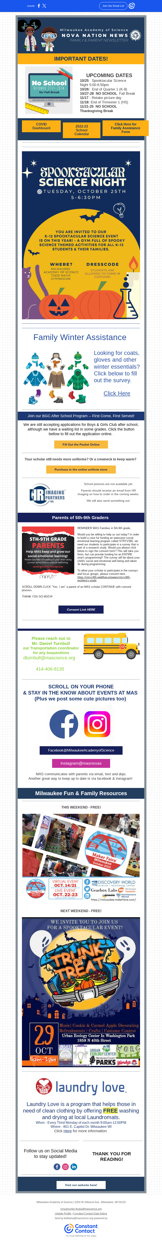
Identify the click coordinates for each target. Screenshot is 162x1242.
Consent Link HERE (81, 609)
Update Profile (63, 1213)
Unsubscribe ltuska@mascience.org (81, 1208)
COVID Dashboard (41, 126)
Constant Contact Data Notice (90, 1213)
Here (67, 1131)
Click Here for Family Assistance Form (125, 128)
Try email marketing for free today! (81, 1236)
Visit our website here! (81, 1185)
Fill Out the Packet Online (81, 444)
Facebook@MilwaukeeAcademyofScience (81, 750)
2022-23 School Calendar (81, 130)
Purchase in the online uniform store (81, 469)
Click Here (117, 393)
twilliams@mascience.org (78, 1218)
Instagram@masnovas (81, 763)
